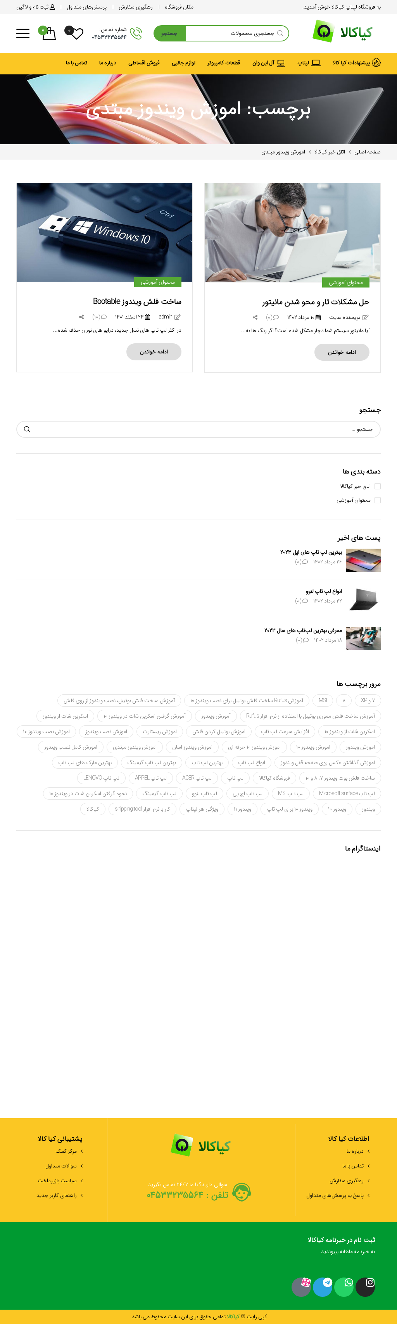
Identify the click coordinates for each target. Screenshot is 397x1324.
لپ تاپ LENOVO (101, 778)
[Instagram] (365, 1287)
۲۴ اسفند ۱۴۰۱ (130, 317)
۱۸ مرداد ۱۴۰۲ (328, 640)
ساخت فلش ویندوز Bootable (137, 302)
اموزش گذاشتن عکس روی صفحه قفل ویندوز (328, 762)
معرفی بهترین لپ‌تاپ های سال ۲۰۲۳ (303, 630)
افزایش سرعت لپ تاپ (285, 731)
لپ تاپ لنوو (204, 793)
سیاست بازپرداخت (57, 1181)
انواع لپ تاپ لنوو (324, 591)
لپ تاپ (235, 778)
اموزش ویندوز (360, 747)
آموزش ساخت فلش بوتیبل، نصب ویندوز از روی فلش (119, 700)
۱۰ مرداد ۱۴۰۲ (301, 317)
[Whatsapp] (344, 1287)
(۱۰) (96, 317)
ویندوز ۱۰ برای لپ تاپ (289, 809)
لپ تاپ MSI (291, 793)
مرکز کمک (66, 1151)
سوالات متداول (61, 1166)
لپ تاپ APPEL (151, 778)
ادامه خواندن (342, 352)
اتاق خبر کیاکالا (355, 486)
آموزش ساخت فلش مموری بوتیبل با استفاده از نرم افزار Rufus (310, 716)
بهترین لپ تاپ (207, 762)
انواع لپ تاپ (251, 762)
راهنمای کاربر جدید (56, 1195)
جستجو (169, 33)
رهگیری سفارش (347, 1181)
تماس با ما (353, 1166)
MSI (323, 700)
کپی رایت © (253, 1316)
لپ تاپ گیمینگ (159, 793)
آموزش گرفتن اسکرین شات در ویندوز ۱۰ (145, 716)
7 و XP (368, 700)
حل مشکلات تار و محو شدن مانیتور (315, 302)
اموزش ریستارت (160, 731)
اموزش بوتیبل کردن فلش (218, 731)
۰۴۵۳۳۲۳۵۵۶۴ (109, 37)
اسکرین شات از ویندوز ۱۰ (350, 731)
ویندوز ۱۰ (337, 809)
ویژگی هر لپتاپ (202, 809)
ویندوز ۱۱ (242, 809)
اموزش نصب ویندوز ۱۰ (46, 731)
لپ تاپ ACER (197, 778)
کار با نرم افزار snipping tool (142, 809)
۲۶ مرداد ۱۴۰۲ (327, 562)
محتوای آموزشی (346, 282)
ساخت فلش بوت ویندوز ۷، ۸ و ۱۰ (340, 778)
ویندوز (368, 809)
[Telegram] (322, 1287)
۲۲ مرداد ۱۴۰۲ (327, 601)
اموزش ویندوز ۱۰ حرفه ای (254, 747)
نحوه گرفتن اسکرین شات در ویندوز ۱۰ (88, 793)
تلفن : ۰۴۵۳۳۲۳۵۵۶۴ (187, 1195)
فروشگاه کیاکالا (274, 778)
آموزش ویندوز (216, 716)
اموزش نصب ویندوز (106, 731)
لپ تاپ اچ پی (247, 793)
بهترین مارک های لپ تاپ (85, 762)
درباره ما (355, 1151)
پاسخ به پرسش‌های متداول (335, 1195)
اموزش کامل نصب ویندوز (70, 747)
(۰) (269, 317)
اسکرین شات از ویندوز (65, 716)
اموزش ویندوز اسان (192, 747)
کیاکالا (92, 809)
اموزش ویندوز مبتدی (135, 747)
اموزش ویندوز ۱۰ (313, 747)
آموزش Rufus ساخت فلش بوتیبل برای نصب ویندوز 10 (246, 700)
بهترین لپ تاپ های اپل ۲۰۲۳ (311, 552)
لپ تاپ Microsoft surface (347, 793)
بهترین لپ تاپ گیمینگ (151, 762)
